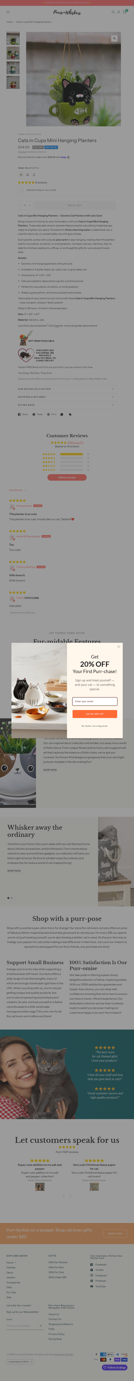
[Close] (119, 647)
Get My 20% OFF (95, 713)
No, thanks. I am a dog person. (95, 726)
